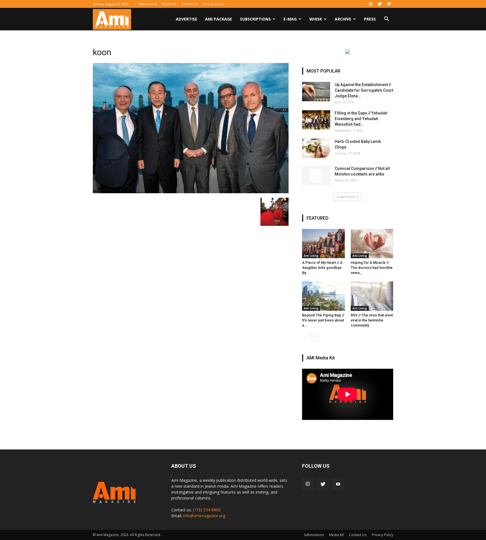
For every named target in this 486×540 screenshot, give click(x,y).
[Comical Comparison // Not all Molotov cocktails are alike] (316, 175)
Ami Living (311, 256)
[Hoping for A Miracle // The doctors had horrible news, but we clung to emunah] (372, 243)
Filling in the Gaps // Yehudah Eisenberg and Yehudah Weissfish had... (361, 119)
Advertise (186, 19)
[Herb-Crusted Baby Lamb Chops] (316, 148)
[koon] (191, 192)
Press (370, 19)
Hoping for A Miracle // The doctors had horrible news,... (372, 267)
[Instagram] (370, 4)
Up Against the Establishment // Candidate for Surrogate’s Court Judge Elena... (364, 90)
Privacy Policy (213, 4)
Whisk (315, 19)
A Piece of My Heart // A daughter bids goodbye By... (322, 267)
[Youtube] (389, 4)
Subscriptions (255, 19)
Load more (346, 196)
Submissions (147, 4)
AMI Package (218, 19)
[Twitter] (379, 4)
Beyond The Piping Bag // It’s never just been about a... (323, 320)
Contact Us (189, 4)
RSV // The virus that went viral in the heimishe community (372, 320)
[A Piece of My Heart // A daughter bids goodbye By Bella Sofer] (323, 243)
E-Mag (290, 19)
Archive (343, 19)
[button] (386, 19)
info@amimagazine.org (204, 515)
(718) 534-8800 (206, 509)
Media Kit (169, 4)
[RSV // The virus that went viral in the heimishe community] (372, 296)
